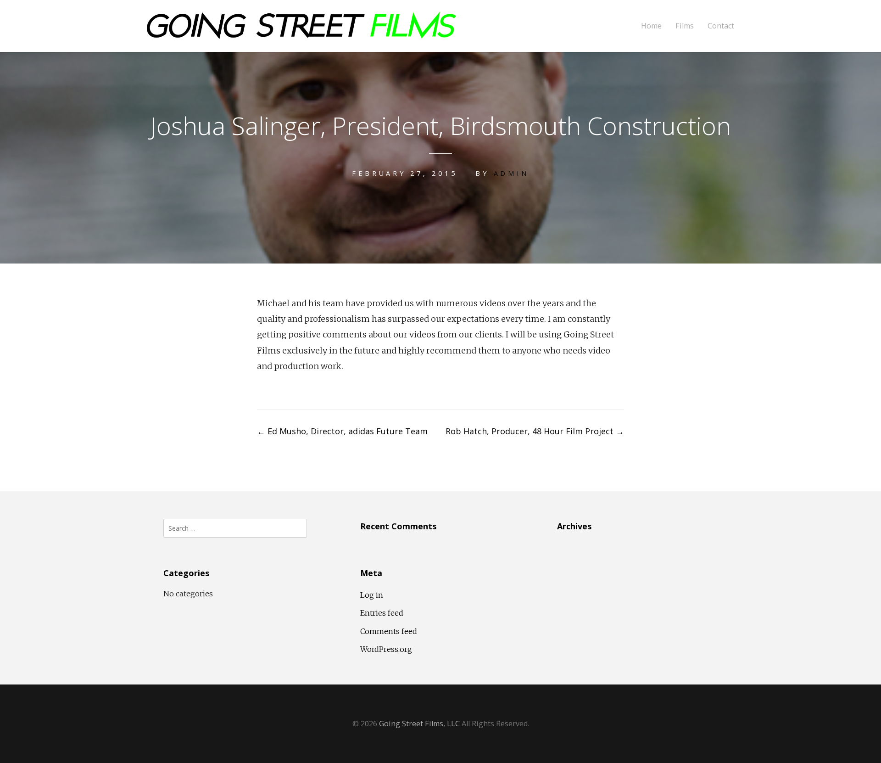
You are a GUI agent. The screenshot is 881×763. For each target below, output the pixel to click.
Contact (721, 26)
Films (684, 26)
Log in (371, 595)
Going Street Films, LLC (419, 723)
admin (511, 173)
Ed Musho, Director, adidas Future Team (342, 431)
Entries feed (381, 612)
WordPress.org (386, 649)
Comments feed (388, 631)
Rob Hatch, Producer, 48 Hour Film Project (535, 431)
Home (651, 26)
